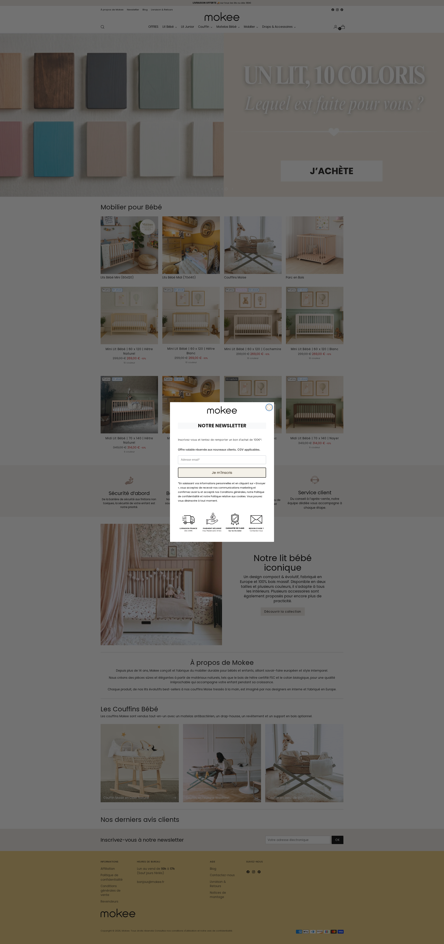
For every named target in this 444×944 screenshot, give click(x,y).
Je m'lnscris (222, 472)
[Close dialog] (269, 407)
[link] (222, 410)
